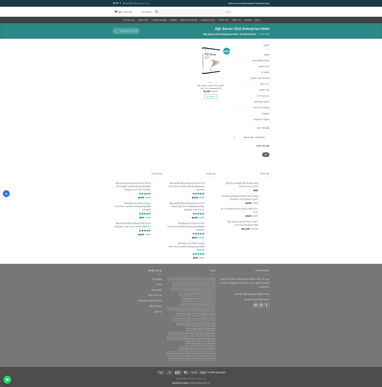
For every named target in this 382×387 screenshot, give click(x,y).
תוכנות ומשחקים (208, 20)
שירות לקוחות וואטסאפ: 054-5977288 (136, 3)
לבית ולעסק (143, 20)
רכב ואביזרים (129, 20)
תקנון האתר (156, 289)
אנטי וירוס (172, 279)
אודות (159, 284)
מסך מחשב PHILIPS (191, 338)
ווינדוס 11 (183, 294)
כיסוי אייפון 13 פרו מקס (187, 309)
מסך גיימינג (210, 323)
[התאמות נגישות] (6, 193)
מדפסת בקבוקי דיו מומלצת (187, 314)
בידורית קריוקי (179, 284)
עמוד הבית (264, 34)
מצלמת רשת (196, 353)
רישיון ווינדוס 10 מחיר (177, 358)
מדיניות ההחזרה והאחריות (150, 300)
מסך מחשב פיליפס (193, 343)
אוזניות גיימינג (209, 279)
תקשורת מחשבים (159, 20)
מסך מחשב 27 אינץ (194, 328)
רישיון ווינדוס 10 (193, 358)
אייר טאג (182, 279)
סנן (266, 154)
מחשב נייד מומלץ (208, 318)
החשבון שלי (156, 279)
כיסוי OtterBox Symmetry (204, 304)
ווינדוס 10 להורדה (178, 289)
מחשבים (248, 20)
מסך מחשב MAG (208, 338)
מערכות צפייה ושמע (189, 20)
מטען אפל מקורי (193, 318)
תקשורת (173, 20)
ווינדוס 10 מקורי (195, 294)
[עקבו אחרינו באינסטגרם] (117, 3)
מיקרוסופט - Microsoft (254, 137)
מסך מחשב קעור (186, 348)
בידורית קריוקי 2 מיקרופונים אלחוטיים (200, 289)
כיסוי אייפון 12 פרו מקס (206, 309)
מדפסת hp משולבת (207, 314)
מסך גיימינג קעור (197, 323)
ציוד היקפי (236, 20)
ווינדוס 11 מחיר (208, 299)
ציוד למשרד (223, 20)
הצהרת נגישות (155, 306)
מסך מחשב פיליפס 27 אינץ (204, 348)
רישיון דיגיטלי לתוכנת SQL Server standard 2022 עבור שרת (210, 87)
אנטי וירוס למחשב (207, 284)
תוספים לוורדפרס (261, 107)
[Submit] (156, 11)
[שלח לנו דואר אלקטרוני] (114, 3)
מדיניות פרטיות (155, 295)
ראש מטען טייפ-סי (207, 358)
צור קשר (158, 311)
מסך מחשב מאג (208, 343)
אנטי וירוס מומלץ (193, 284)
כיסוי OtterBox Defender (191, 299)
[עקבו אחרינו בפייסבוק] (120, 3)
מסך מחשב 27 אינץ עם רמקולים (180, 333)
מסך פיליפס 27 (208, 353)
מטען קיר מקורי (179, 318)
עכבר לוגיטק (172, 353)
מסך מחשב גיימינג (175, 338)
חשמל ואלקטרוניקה (260, 60)
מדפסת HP (172, 309)
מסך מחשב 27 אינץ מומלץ (204, 333)
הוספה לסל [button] (211, 96)
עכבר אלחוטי (184, 353)
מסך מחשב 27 (209, 328)
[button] (146, 11)
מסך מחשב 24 (183, 323)
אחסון (257, 20)
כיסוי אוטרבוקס (186, 304)
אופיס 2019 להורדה (194, 279)
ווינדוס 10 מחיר (208, 294)
